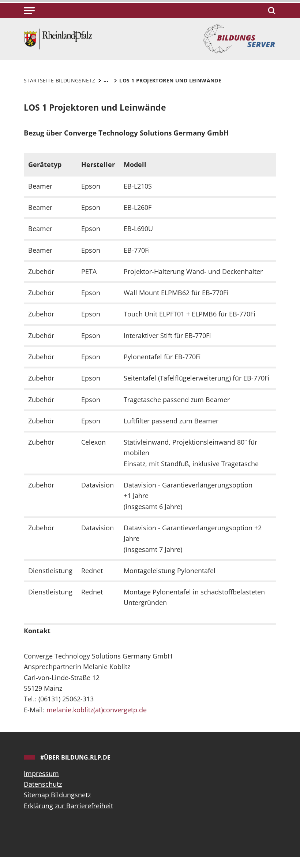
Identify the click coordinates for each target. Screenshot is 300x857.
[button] (29, 10)
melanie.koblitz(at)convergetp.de (96, 709)
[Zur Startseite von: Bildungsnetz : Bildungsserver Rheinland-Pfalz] (58, 38)
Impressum (41, 773)
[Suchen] (270, 10)
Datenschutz (43, 784)
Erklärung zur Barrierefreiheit (68, 805)
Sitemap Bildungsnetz (57, 794)
